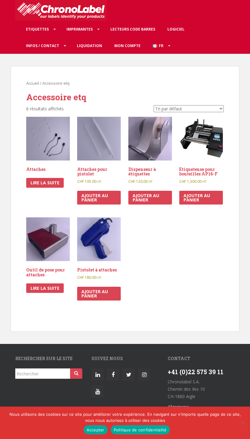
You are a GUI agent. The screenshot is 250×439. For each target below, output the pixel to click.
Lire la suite (44, 183)
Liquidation (89, 45)
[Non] (242, 423)
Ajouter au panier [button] (94, 198)
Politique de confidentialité (140, 429)
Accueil (32, 83)
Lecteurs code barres (132, 29)
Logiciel (175, 29)
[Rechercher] (76, 373)
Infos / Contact (42, 45)
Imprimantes (79, 29)
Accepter (96, 429)
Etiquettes (37, 29)
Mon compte (127, 45)
